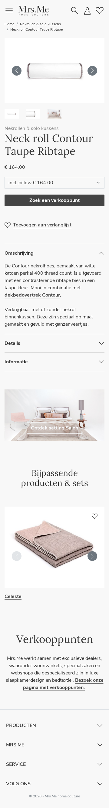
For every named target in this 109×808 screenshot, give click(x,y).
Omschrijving (19, 253)
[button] (33, 10)
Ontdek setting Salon (54, 428)
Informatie (16, 361)
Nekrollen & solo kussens (40, 24)
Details (12, 343)
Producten (21, 725)
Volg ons (18, 783)
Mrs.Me (15, 745)
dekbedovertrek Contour (32, 295)
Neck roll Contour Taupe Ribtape (36, 29)
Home (9, 24)
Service (16, 764)
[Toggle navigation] (11, 10)
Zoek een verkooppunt (54, 200)
